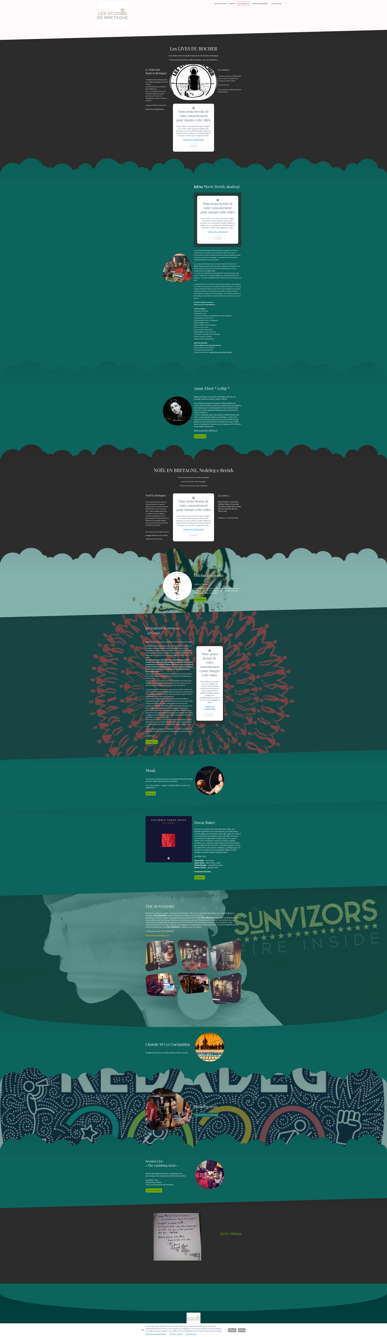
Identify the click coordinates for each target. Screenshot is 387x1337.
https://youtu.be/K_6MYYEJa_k (205, 430)
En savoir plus (200, 436)
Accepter (193, 145)
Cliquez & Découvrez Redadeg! (206, 1115)
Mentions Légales (176, 1334)
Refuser (242, 1330)
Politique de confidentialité (193, 140)
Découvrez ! (199, 877)
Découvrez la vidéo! (153, 1190)
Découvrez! (150, 793)
